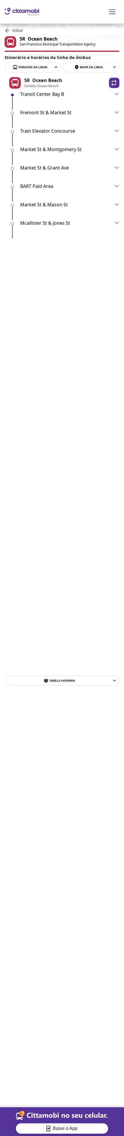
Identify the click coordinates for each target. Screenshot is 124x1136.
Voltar (17, 30)
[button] (114, 83)
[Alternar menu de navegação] (112, 12)
